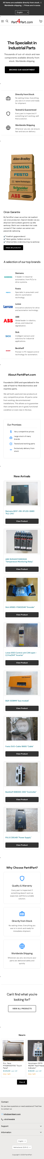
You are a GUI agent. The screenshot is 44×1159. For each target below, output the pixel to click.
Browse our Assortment (22, 70)
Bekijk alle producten (13, 248)
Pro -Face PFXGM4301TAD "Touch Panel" (12, 1065)
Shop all (22, 1082)
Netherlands (20, 1147)
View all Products (22, 1008)
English (20, 1141)
